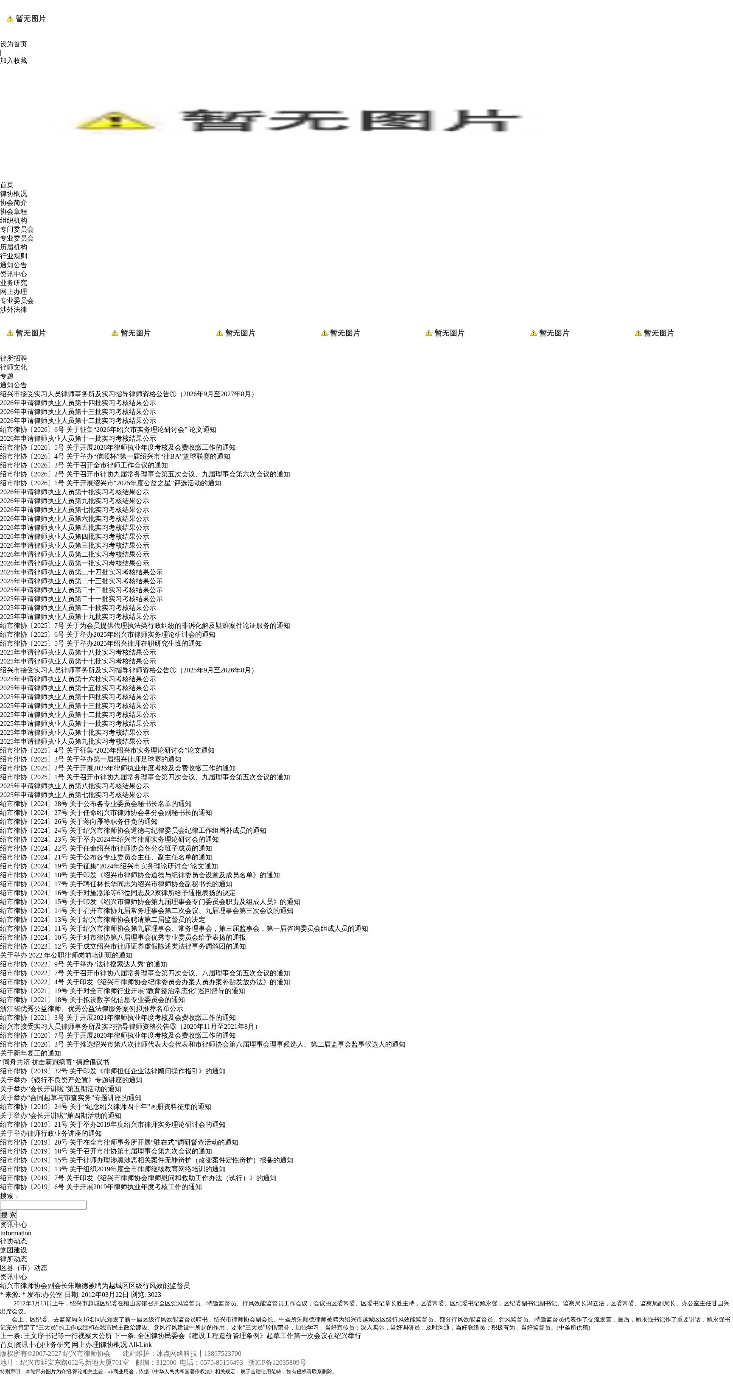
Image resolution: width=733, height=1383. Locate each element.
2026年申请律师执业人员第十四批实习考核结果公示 (78, 402)
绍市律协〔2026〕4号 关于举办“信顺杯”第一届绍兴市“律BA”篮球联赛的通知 (115, 456)
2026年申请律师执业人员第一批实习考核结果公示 (74, 563)
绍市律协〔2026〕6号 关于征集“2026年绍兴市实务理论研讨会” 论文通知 (108, 429)
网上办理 (13, 291)
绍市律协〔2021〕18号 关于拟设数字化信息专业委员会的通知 (92, 999)
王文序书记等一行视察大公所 (68, 1335)
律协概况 (13, 193)
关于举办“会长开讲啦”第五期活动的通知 (60, 1088)
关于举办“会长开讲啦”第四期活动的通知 (60, 1115)
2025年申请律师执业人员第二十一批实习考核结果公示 (81, 598)
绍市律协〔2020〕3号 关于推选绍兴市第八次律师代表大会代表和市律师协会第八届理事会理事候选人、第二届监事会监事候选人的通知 (203, 1044)
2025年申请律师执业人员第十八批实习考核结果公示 (78, 652)
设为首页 (13, 44)
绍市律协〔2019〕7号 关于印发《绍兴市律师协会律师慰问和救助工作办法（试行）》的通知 (138, 1177)
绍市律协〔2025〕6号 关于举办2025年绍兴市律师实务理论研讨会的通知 (107, 634)
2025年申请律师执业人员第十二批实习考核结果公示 (78, 714)
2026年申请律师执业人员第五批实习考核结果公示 (74, 527)
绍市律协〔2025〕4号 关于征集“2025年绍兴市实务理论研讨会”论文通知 (107, 750)
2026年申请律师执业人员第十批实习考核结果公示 (74, 492)
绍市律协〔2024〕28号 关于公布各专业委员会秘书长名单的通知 (96, 803)
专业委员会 (17, 238)
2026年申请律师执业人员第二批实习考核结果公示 (74, 554)
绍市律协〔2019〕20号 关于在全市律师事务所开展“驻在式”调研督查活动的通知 (119, 1142)
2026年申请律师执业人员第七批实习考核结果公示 (74, 509)
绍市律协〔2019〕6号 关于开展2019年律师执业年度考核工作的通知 (101, 1186)
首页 (7, 184)
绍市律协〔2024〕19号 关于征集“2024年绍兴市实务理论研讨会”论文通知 (109, 866)
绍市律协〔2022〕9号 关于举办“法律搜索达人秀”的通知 (83, 964)
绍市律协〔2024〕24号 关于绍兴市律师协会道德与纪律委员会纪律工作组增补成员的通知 (133, 830)
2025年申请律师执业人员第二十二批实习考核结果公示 (81, 590)
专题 (7, 376)
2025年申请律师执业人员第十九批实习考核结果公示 (78, 616)
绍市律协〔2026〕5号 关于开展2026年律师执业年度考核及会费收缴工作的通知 (118, 447)
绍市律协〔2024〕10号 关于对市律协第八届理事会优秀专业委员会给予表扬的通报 (123, 937)
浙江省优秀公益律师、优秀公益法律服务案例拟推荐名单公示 (91, 1008)
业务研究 (13, 282)
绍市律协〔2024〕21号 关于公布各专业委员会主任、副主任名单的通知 (106, 857)
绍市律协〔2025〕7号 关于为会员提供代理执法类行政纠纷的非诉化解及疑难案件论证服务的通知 (145, 625)
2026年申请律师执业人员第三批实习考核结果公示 (74, 545)
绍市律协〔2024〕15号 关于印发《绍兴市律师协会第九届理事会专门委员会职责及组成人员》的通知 (150, 901)
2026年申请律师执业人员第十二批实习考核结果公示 (78, 420)
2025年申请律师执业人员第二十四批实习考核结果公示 (81, 572)
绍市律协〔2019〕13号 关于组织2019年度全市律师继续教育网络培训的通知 (113, 1169)
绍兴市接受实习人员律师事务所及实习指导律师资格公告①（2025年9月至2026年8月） (129, 670)
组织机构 (13, 220)
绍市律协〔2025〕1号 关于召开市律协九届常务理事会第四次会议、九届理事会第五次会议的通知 (145, 777)
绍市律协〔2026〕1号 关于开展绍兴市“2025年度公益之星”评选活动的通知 (110, 483)
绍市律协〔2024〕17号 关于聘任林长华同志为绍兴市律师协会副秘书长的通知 (116, 883)
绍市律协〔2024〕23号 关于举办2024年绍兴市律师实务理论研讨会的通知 (109, 839)
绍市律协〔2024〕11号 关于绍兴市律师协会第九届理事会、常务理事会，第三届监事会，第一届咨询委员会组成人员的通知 (184, 928)
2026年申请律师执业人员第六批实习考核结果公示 (74, 518)
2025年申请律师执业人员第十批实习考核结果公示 (74, 732)
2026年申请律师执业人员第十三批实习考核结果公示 (78, 411)
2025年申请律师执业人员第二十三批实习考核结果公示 (81, 581)
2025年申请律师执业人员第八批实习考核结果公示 (74, 785)
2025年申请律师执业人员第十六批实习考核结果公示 (78, 679)
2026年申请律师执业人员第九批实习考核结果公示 (74, 500)
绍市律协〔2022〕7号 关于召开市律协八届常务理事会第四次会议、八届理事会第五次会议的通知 (145, 973)
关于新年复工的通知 (30, 1053)
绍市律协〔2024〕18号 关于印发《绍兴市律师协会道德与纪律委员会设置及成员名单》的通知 (140, 875)
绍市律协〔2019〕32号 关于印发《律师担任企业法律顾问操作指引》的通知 (113, 1071)
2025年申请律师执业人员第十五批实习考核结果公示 (78, 688)
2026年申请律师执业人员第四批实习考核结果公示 (74, 536)
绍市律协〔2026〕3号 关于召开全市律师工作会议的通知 (84, 465)
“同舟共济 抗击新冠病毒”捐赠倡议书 (54, 1062)
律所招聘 (13, 358)
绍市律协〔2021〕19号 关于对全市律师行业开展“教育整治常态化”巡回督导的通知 (122, 990)
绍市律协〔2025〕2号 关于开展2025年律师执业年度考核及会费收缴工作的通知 (118, 768)
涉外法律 (13, 309)
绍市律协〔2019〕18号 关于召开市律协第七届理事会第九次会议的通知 (106, 1151)
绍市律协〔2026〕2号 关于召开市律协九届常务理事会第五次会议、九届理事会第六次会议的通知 (145, 474)
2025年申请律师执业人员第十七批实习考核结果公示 (78, 661)
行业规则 (13, 256)
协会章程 (13, 211)
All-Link (140, 1344)
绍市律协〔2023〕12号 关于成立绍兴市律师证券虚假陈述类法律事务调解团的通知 (123, 946)
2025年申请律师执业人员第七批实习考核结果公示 (74, 794)
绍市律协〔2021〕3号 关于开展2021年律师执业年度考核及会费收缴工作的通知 (118, 1017)
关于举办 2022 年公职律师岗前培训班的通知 (66, 955)
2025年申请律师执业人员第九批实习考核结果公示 (74, 741)
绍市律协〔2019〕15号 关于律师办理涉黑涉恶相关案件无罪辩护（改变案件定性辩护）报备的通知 (147, 1160)
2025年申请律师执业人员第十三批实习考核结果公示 (78, 705)
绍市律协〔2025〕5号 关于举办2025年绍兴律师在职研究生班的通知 (101, 643)
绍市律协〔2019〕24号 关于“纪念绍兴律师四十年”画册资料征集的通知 (105, 1106)
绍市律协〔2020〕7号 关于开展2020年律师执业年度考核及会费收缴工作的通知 (118, 1035)
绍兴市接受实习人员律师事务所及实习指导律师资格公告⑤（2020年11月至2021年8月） (130, 1026)
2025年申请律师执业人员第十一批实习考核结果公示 (78, 723)
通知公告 (13, 265)
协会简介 (13, 202)
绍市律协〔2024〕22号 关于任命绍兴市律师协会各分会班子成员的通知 (106, 848)
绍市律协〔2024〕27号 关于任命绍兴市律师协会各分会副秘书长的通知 (106, 812)
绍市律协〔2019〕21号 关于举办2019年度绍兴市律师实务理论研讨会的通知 (113, 1124)
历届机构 (13, 247)
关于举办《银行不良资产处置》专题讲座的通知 (71, 1079)
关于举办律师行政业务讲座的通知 (51, 1133)
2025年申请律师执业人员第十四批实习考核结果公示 (78, 696)
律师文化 (13, 367)
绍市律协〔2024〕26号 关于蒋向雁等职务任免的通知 (79, 821)
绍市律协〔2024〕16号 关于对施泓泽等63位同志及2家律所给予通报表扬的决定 (118, 892)
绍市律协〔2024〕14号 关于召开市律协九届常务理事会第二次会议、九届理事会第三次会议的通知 (147, 910)
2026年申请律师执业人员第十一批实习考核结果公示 (78, 438)
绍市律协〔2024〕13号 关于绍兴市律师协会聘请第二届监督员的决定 (102, 919)
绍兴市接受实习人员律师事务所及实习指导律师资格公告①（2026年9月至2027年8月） (129, 394)
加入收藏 (13, 60)
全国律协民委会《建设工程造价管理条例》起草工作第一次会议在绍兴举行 (249, 1335)
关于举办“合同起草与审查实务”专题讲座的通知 (71, 1097)
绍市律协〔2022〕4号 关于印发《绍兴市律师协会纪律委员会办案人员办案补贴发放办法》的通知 (145, 981)
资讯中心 (13, 273)
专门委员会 (17, 229)
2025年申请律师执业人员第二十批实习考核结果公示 (78, 607)
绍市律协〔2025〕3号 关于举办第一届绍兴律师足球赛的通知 (91, 759)
